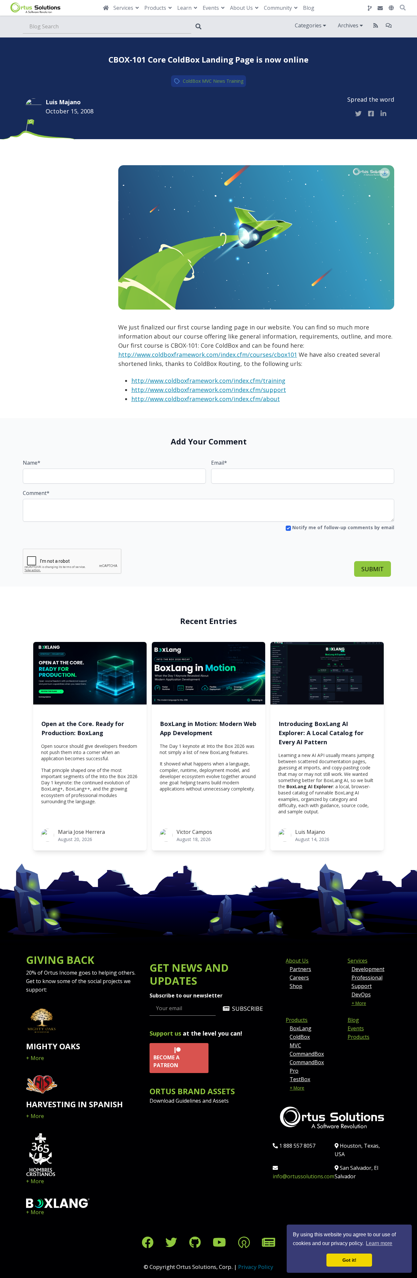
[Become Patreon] (245, 1242)
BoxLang (300, 1028)
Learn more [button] (379, 1243)
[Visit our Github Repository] (196, 1242)
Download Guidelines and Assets (189, 1100)
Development (368, 969)
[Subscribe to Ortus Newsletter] (268, 1242)
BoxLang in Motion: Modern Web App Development (208, 728)
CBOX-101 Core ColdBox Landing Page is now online (208, 59)
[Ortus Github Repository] (370, 8)
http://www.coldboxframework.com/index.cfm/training (208, 381)
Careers (299, 977)
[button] (391, 8)
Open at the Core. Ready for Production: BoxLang (82, 728)
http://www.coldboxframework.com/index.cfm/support (208, 390)
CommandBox (307, 1053)
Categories (309, 25)
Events (356, 1028)
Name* (31, 462)
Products (297, 1020)
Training (234, 81)
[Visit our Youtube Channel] (221, 1242)
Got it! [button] (349, 1260)
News (219, 81)
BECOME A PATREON (166, 1061)
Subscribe (247, 1008)
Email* (219, 462)
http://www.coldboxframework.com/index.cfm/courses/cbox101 (207, 354)
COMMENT (56, 159)
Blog (308, 7)
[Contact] (380, 8)
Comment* (36, 493)
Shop (296, 986)
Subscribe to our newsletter (186, 995)
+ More (35, 1058)
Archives (349, 25)
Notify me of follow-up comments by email (342, 527)
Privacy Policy (255, 1267)
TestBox (300, 1079)
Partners (300, 969)
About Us (297, 960)
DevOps (361, 994)
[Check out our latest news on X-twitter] (172, 1242)
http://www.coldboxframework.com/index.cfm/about (205, 399)
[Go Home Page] (106, 7)
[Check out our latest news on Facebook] (149, 1242)
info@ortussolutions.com (303, 1176)
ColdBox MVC (197, 81)
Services (357, 960)
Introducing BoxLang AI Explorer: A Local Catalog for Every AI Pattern (321, 733)
